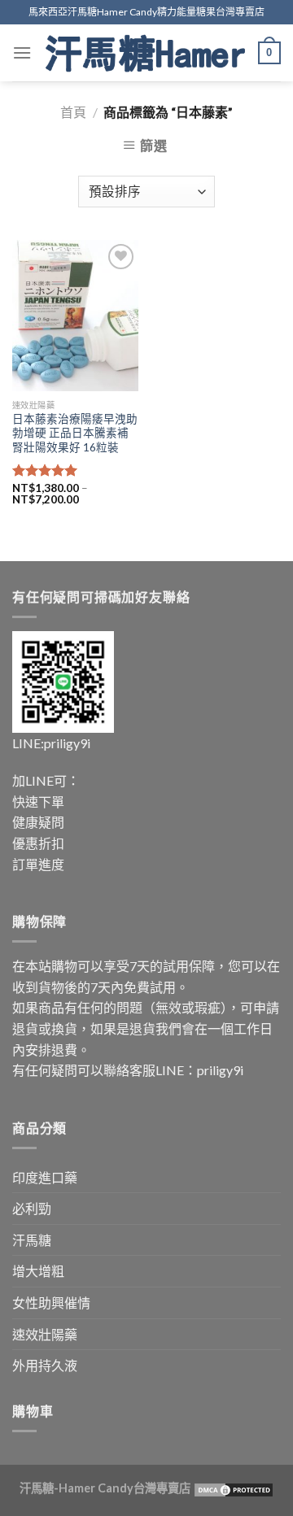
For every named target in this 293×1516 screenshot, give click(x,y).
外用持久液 (44, 1365)
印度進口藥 (44, 1177)
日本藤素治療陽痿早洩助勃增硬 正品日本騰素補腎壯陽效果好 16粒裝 (75, 433)
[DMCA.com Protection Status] (232, 1488)
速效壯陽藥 (44, 1334)
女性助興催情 (51, 1302)
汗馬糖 (31, 1240)
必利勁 (31, 1208)
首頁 (73, 112)
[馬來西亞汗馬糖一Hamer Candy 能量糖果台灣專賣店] (145, 53)
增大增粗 (38, 1271)
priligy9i (67, 743)
